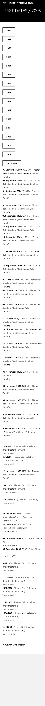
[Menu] (41, 3)
